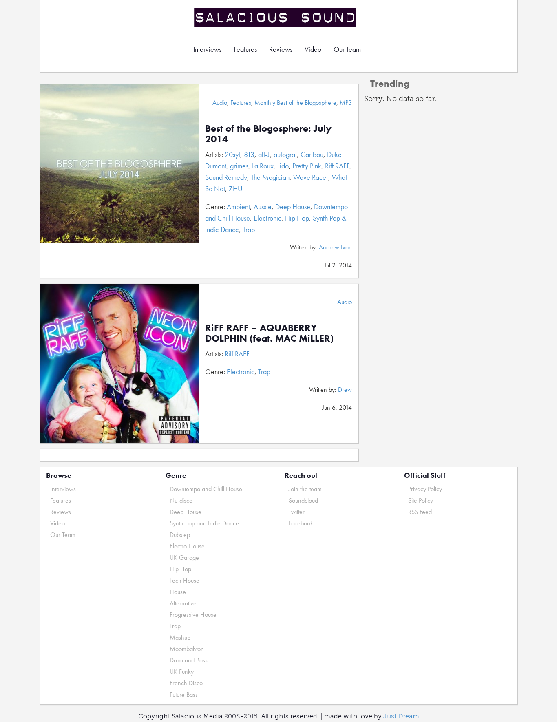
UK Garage (184, 557)
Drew (345, 389)
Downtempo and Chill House (206, 489)
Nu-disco (181, 500)
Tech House (184, 580)
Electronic (267, 218)
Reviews (280, 49)
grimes (239, 165)
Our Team (347, 49)
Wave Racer (310, 177)
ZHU (236, 188)
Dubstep (180, 534)
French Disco (186, 683)
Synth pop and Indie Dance (204, 523)
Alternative (183, 603)
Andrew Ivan (335, 247)
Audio (219, 102)
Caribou (312, 154)
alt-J (264, 154)
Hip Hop (297, 218)
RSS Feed (420, 512)
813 (249, 154)
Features (245, 49)
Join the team (305, 489)
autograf (285, 154)
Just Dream (401, 716)
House (178, 591)
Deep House (292, 206)
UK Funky (182, 671)
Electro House (187, 546)
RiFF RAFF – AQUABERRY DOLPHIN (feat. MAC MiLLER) (269, 332)
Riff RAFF (337, 165)
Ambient (238, 206)
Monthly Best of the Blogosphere (295, 102)
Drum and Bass (189, 660)
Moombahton (187, 649)
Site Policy (420, 500)
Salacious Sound (275, 17)
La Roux (263, 165)
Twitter (297, 512)
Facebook (301, 523)
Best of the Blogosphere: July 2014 (268, 133)
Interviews (207, 49)
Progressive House (193, 614)
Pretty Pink (306, 165)
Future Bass (184, 694)
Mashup (180, 637)
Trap (249, 229)
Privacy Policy (425, 489)
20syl (232, 154)
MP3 (346, 102)
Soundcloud (303, 500)
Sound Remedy (226, 177)
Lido (283, 165)
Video (313, 49)
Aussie (263, 206)
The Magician (270, 177)
